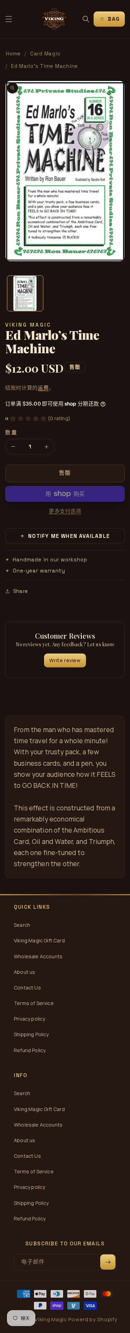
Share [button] (20, 591)
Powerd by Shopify (92, 1319)
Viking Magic (51, 1319)
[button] (8, 19)
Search (22, 925)
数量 (11, 432)
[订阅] (107, 1262)
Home (13, 53)
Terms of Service (34, 1003)
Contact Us (27, 987)
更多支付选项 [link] (65, 511)
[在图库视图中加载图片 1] (25, 293)
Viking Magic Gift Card (39, 940)
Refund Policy (29, 1050)
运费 (43, 387)
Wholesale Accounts (38, 956)
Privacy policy (29, 1018)
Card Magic (45, 53)
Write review (64, 660)
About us (24, 972)
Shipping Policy (31, 1034)
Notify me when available (65, 536)
